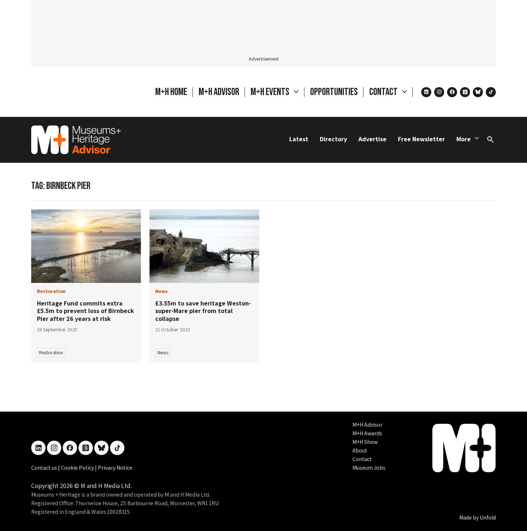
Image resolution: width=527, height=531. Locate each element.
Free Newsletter (421, 139)
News (162, 352)
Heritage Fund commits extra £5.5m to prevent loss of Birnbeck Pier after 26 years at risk (85, 311)
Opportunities (334, 92)
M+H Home (171, 92)
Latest (298, 139)
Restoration (51, 352)
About (359, 450)
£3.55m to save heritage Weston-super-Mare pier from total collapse (203, 311)
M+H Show (365, 442)
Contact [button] (384, 92)
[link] (86, 246)
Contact (362, 459)
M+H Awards (367, 433)
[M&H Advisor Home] (76, 139)
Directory (333, 139)
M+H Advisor (219, 92)
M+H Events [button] (271, 92)
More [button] (463, 139)
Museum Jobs (368, 467)
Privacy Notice (115, 467)
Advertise (372, 139)
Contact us (44, 467)
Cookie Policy (78, 467)
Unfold (488, 517)
